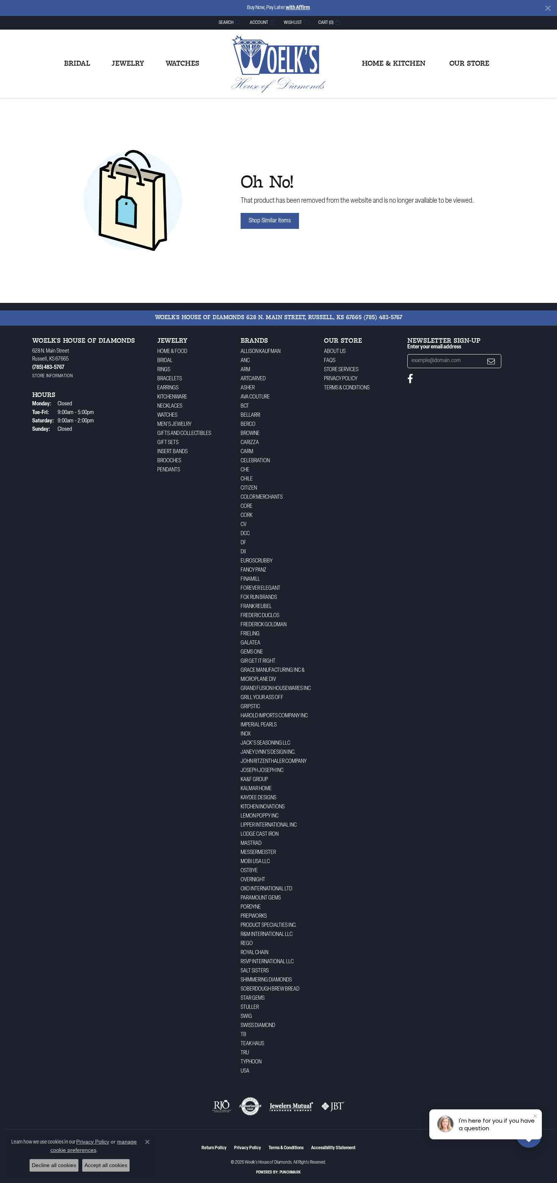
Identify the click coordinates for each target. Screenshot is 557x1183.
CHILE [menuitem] (247, 479)
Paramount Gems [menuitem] (261, 898)
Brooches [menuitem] (169, 461)
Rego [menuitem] (247, 944)
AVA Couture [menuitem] (255, 397)
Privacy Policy (340, 379)
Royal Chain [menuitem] (254, 953)
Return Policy (214, 1148)
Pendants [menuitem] (168, 470)
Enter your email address (434, 347)
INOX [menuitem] (246, 734)
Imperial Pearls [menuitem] (259, 725)
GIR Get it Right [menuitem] (258, 661)
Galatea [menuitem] (250, 643)
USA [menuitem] (245, 1071)
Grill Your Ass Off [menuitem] (262, 698)
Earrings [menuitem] (167, 388)
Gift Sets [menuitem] (167, 443)
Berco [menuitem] (248, 424)
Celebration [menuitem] (255, 461)
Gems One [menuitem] (252, 652)
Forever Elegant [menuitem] (260, 588)
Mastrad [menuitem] (251, 843)
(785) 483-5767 (383, 318)
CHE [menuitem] (245, 470)
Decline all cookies (54, 1165)
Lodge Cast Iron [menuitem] (259, 834)
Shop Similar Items (270, 221)
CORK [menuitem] (246, 515)
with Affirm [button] (298, 8)
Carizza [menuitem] (250, 443)
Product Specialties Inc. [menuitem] (269, 925)
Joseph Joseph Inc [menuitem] (262, 770)
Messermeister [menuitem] (258, 852)
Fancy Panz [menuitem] (253, 570)
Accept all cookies (105, 1165)
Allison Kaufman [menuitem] (260, 351)
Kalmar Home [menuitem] (256, 789)
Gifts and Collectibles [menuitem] (184, 433)
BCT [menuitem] (245, 406)
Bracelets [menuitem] (169, 379)
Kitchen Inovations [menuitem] (263, 807)
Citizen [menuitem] (249, 488)
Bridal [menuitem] (164, 361)
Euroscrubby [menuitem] (256, 561)
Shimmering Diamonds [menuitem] (266, 980)
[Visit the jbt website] (333, 1106)
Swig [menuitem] (246, 1016)
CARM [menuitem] (247, 452)
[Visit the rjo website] (221, 1106)
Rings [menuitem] (163, 370)
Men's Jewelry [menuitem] (174, 424)
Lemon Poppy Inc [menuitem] (259, 816)
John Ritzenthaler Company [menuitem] (274, 761)
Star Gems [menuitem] (252, 998)
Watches (182, 64)
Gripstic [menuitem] (250, 707)
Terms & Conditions (346, 388)
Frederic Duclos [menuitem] (260, 616)
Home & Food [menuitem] (172, 351)
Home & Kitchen (394, 64)
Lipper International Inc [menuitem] (269, 825)
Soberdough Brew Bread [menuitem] (270, 989)
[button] (229, 22)
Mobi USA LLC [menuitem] (255, 862)
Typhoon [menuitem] (251, 1062)
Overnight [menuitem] (253, 880)
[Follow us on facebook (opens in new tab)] (410, 378)
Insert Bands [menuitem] (172, 452)
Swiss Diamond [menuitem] (258, 1026)
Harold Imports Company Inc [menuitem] (274, 716)
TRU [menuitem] (245, 1053)
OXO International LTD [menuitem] (266, 889)
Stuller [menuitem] (250, 1007)
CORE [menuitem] (246, 506)
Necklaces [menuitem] (169, 406)
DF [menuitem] (243, 543)
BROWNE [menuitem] (250, 433)
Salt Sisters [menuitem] (255, 971)
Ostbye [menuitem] (249, 871)
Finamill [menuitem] (250, 579)
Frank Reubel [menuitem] (256, 607)
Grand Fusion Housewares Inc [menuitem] (276, 689)
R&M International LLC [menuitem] (267, 934)
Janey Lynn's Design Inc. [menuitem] (268, 752)
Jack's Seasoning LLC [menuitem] (265, 743)
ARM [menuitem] (245, 370)
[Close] (547, 8)
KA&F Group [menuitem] (254, 780)
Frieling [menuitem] (250, 634)
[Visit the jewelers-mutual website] (291, 1106)
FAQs (329, 361)
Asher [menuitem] (248, 388)
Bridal (77, 64)
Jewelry (127, 64)
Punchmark (290, 1172)
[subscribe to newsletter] (491, 361)
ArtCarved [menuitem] (253, 379)
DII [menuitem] (243, 552)
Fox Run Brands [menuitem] (259, 597)
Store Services (341, 370)
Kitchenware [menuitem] (172, 397)
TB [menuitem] (243, 1035)
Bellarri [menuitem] (250, 415)
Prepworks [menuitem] (254, 916)
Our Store (469, 64)
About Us (335, 351)
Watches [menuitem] (167, 415)
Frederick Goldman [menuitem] (263, 625)
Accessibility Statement (333, 1148)
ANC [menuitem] (245, 361)
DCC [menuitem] (245, 534)
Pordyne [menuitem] (251, 907)
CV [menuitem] (243, 525)
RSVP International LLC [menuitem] (267, 962)
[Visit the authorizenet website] (250, 1106)
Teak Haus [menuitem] (252, 1044)
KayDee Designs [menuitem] (258, 798)
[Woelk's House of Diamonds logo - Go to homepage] (278, 64)
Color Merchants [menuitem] (262, 497)
